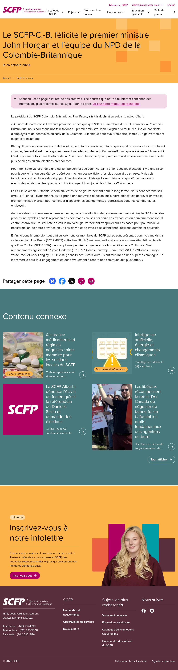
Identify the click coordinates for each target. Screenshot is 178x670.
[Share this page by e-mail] (91, 282)
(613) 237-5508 (29, 630)
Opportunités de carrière (78, 622)
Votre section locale (114, 615)
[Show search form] (173, 12)
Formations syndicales (116, 622)
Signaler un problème (163, 661)
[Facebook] (143, 610)
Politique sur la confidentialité (131, 661)
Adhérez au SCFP (118, 5)
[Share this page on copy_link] (81, 282)
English (171, 5)
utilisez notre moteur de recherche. (116, 103)
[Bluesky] (152, 610)
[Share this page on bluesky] (52, 282)
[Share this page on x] (71, 282)
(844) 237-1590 (26, 634)
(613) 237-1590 (27, 626)
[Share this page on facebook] (62, 282)
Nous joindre (71, 629)
